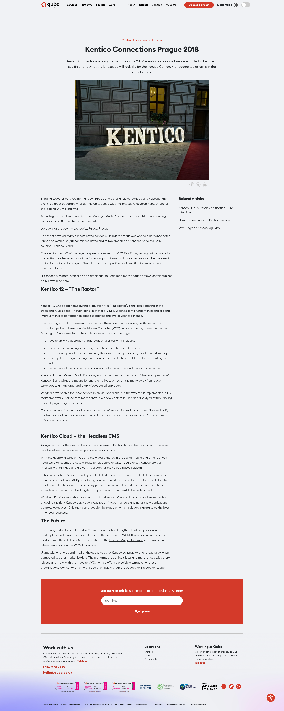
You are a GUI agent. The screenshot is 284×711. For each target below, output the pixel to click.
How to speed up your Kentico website (204, 220)
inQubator (171, 4)
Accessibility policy (198, 704)
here (66, 280)
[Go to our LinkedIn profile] (223, 686)
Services (72, 4)
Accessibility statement (176, 704)
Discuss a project (199, 4)
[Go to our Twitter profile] (231, 686)
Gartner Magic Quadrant (126, 540)
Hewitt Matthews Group (102, 704)
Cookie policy (157, 704)
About (131, 4)
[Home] (50, 5)
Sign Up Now (142, 611)
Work (112, 4)
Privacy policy (141, 704)
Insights (143, 4)
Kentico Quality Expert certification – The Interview (206, 210)
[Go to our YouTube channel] (238, 686)
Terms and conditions (123, 704)
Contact (157, 4)
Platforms (87, 4)
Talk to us (82, 661)
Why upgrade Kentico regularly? (200, 228)
